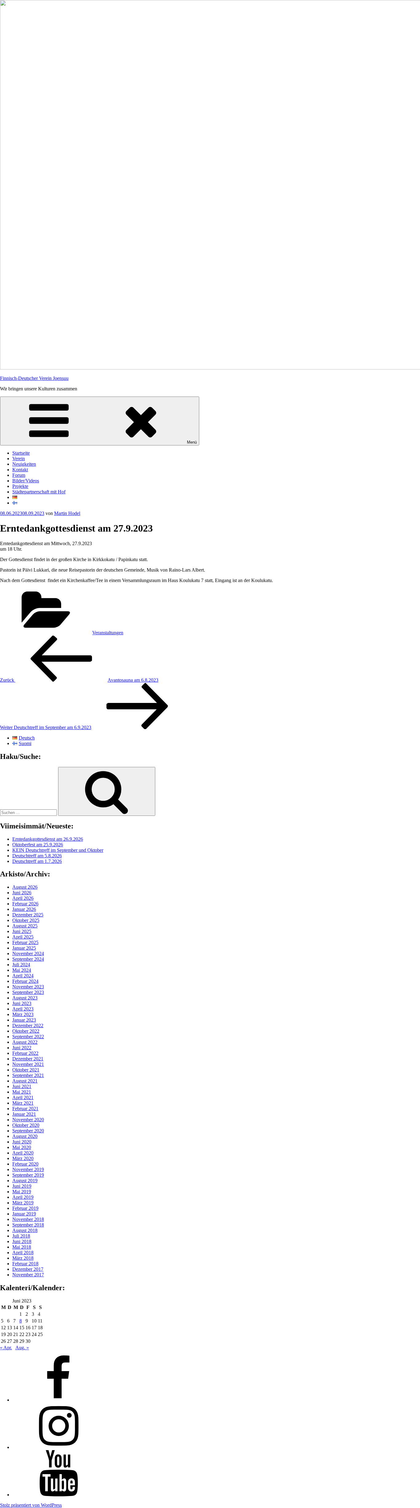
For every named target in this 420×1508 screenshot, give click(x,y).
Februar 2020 (25, 1164)
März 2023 (23, 1014)
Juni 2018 (21, 1241)
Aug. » (22, 1347)
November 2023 (28, 986)
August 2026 (25, 887)
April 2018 (23, 1252)
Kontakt (20, 469)
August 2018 (25, 1230)
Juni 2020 (21, 1141)
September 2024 (28, 959)
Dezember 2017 (27, 1269)
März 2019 (23, 1202)
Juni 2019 (21, 1186)
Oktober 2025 (25, 920)
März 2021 (23, 1103)
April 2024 (23, 975)
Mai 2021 (21, 1092)
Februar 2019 (25, 1208)
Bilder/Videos (25, 480)
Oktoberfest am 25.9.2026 (37, 844)
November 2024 (28, 953)
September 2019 (28, 1175)
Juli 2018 (21, 1236)
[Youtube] (58, 1494)
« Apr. (6, 1347)
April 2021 (23, 1097)
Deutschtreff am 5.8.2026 (37, 855)
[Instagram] (58, 1447)
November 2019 (28, 1169)
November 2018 (28, 1219)
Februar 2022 (25, 1053)
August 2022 (25, 1042)
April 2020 (23, 1152)
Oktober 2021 (25, 1069)
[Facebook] (58, 1399)
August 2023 (25, 997)
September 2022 (28, 1036)
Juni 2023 (21, 1003)
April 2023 (23, 1008)
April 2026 (23, 898)
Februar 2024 (25, 981)
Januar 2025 (24, 948)
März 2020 (23, 1158)
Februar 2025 (25, 942)
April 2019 (23, 1197)
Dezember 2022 (27, 1025)
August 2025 (25, 925)
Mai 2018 (21, 1247)
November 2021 (28, 1064)
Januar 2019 (24, 1213)
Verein (18, 458)
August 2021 (25, 1080)
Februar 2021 (25, 1108)
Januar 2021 (24, 1114)
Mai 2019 (21, 1191)
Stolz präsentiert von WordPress (31, 1505)
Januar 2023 (24, 1020)
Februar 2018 (25, 1263)
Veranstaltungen (107, 632)
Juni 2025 (21, 931)
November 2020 (28, 1119)
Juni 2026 (21, 892)
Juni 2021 (21, 1086)
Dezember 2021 (27, 1058)
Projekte (20, 486)
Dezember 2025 (27, 914)
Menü (192, 442)
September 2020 (28, 1130)
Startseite (21, 453)
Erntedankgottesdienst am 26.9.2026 (47, 839)
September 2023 (28, 992)
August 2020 (25, 1136)
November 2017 (28, 1274)
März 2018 (23, 1258)
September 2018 (28, 1224)
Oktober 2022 (25, 1031)
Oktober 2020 (25, 1125)
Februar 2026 (25, 903)
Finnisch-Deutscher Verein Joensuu (34, 378)
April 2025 (23, 937)
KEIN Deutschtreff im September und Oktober (57, 850)
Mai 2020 (21, 1147)
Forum (18, 475)
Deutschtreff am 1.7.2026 (37, 861)
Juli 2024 (21, 964)
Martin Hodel (67, 513)
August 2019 (25, 1180)
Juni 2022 (21, 1047)
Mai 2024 (21, 970)
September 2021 (28, 1075)
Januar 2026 (24, 909)
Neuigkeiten (24, 464)
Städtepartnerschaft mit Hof (38, 491)
